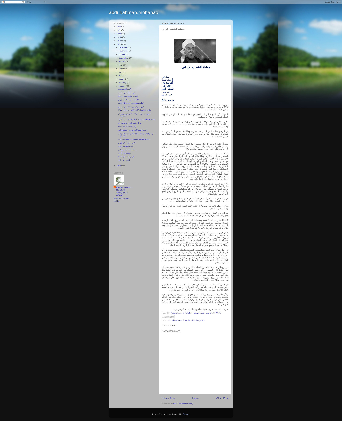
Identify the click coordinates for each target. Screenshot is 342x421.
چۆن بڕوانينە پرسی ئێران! (128, 96)
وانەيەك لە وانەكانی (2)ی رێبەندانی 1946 (134, 110)
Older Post (222, 398)
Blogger (186, 414)
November (123, 51)
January (122, 86)
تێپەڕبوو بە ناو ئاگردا (126, 157)
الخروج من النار (124, 160)
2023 (118, 27)
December (123, 47)
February (123, 83)
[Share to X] (168, 316)
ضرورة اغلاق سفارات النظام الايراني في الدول (136, 119)
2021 (118, 30)
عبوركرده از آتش (124, 153)
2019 (118, 37)
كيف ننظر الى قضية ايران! (128, 100)
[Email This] (163, 316)
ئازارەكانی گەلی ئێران (126, 143)
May (121, 72)
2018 (118, 41)
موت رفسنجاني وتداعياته (127, 126)
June (121, 69)
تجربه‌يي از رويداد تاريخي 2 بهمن (131, 107)
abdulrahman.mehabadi (134, 12)
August (122, 61)
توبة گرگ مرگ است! (126, 93)
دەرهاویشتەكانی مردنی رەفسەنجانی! (132, 130)
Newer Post (168, 398)
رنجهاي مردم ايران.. (126, 146)
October (122, 54)
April (121, 75)
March (122, 79)
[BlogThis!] (165, 316)
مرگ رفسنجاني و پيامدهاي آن (129, 123)
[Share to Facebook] (170, 316)
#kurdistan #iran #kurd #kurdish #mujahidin (186, 320)
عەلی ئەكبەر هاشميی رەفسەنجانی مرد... (134, 139)
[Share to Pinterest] (173, 316)
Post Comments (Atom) (183, 404)
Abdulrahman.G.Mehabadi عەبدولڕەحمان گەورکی (123, 191)
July (121, 65)
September (124, 58)
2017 (118, 44)
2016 (118, 166)
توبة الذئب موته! (124, 89)
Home (195, 398)
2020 (118, 34)
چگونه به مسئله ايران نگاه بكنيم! (131, 103)
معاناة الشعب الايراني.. (127, 150)
